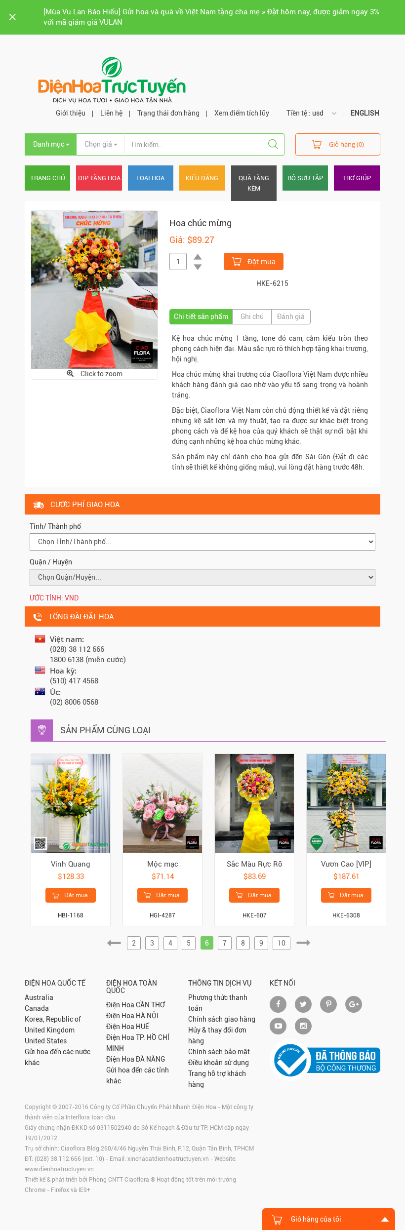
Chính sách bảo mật (219, 1052)
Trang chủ (47, 178)
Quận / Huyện (51, 562)
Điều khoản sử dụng (218, 1063)
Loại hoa (150, 178)
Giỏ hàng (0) (346, 144)
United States (46, 1041)
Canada (37, 1008)
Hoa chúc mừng (200, 223)
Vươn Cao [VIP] (346, 864)
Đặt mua (260, 261)
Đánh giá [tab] (291, 316)
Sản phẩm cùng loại (105, 730)
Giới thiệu (70, 113)
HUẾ (142, 1027)
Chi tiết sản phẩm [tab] (201, 316)
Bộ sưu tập (305, 178)
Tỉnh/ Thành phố (55, 526)
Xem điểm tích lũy (241, 113)
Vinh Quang (70, 864)
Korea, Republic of (53, 1019)
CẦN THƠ (150, 1005)
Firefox (60, 1190)
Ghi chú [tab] (252, 316)
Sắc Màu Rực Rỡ (255, 864)
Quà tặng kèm (254, 183)
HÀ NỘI (147, 1016)
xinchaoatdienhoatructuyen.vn (168, 1158)
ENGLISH (365, 113)
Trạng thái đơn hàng (168, 113)
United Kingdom (50, 1030)
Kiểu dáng (202, 178)
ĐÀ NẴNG (150, 1059)
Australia (39, 997)
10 (281, 943)
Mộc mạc (162, 864)
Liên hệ (111, 113)
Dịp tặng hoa (99, 178)
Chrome (35, 1190)
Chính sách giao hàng (221, 1019)
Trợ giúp (356, 178)
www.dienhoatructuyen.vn (59, 1169)
